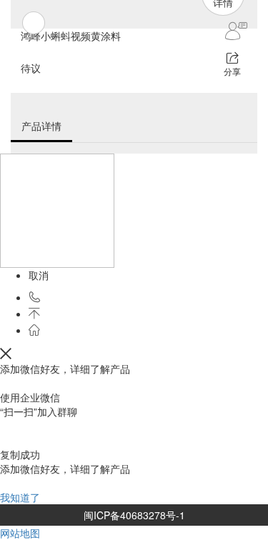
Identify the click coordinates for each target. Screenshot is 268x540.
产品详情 (41, 126)
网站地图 (20, 533)
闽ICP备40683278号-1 (134, 515)
